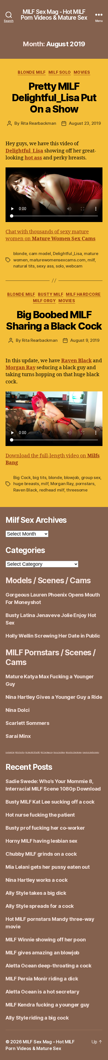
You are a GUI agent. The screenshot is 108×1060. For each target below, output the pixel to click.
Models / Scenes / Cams (48, 580)
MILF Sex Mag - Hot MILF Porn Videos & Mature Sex (54, 15)
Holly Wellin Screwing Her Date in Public (53, 636)
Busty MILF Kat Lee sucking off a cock (50, 802)
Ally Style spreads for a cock (40, 906)
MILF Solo (59, 72)
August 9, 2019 (84, 340)
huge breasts (26, 483)
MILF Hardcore (83, 294)
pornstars (85, 483)
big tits (39, 477)
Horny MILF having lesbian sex (41, 841)
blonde (20, 253)
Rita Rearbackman (38, 123)
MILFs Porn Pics (19, 752)
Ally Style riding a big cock (37, 1018)
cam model (40, 253)
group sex (91, 477)
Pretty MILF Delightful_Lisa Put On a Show (54, 97)
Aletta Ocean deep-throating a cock (48, 966)
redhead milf (51, 490)
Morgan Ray (61, 483)
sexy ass (45, 266)
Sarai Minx (18, 736)
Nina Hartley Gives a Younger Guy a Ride (54, 697)
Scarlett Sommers (27, 723)
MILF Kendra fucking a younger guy (47, 1005)
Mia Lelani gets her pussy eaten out (48, 867)
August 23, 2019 (85, 123)
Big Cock (22, 477)
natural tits (24, 266)
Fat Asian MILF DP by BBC (32, 752)
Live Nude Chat (10, 752)
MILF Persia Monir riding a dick (42, 979)
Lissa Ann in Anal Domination (91, 752)
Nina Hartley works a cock (36, 880)
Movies (82, 72)
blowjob (71, 477)
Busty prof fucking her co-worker (45, 828)
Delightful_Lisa (67, 253)
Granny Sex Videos (59, 752)
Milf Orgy (44, 300)
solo (60, 266)
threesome (77, 490)
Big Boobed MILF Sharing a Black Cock (54, 320)
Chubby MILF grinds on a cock (41, 854)
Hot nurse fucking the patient (40, 815)
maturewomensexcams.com (57, 260)
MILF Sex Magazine (46, 752)
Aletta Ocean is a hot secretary (42, 992)
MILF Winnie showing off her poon (46, 939)
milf (91, 260)
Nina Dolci (17, 710)
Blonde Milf (32, 72)
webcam (74, 266)
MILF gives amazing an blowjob (42, 952)
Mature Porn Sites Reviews (74, 752)
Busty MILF (50, 294)
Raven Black (25, 490)
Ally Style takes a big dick (36, 893)
